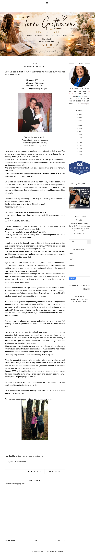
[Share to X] (28, 472)
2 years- (79, 220)
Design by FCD (60, 551)
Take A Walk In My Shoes (44, 551)
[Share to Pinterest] (34, 472)
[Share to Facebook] (31, 472)
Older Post (60, 541)
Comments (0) (54, 472)
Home (35, 541)
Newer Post (10, 541)
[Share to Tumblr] (37, 472)
